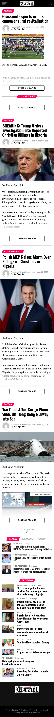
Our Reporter (19, 29)
